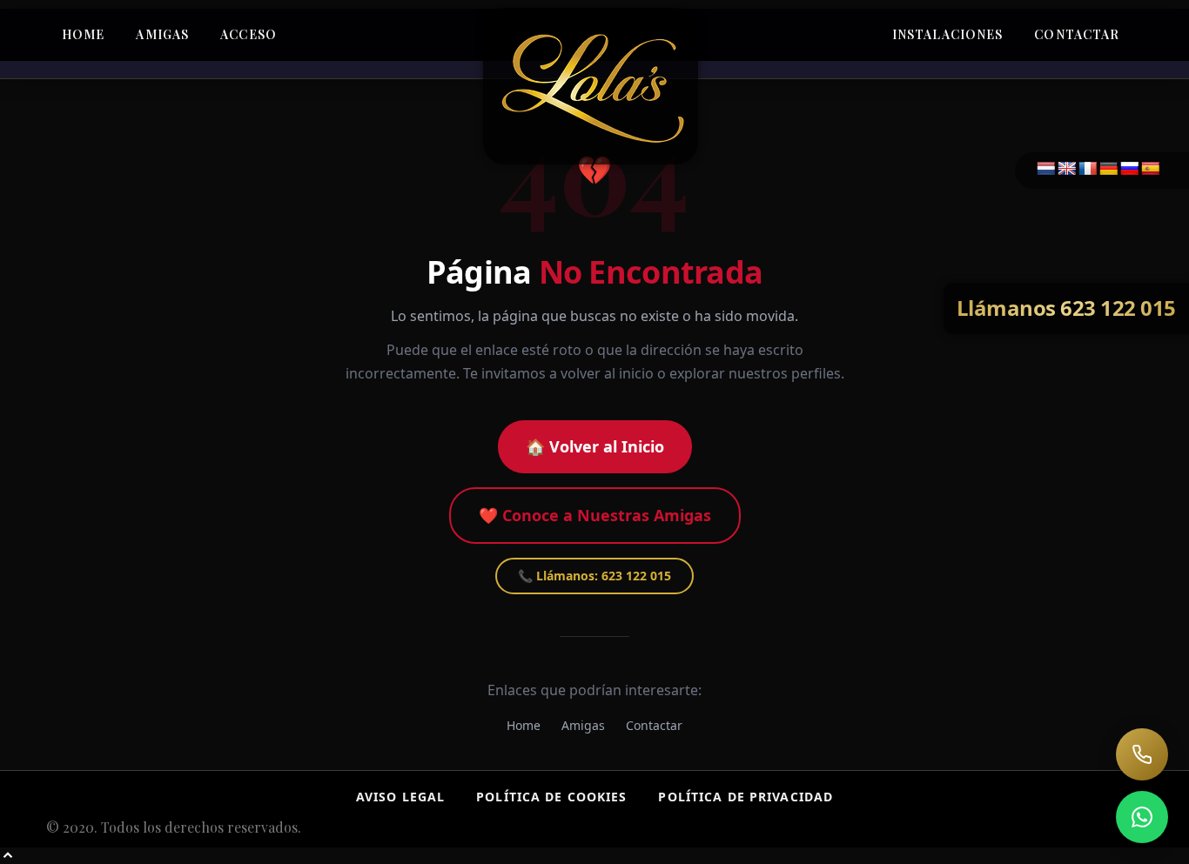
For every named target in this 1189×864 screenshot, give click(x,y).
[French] (1088, 169)
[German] (1108, 169)
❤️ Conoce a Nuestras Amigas (595, 515)
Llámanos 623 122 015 (1066, 307)
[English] (1067, 169)
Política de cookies (551, 796)
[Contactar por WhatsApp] (1142, 817)
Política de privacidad (745, 796)
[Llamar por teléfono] (1142, 754)
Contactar (1076, 34)
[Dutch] (1046, 169)
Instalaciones (948, 34)
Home (83, 34)
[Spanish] (1150, 169)
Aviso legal (400, 796)
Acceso (248, 34)
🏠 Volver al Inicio (595, 446)
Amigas (162, 34)
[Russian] (1129, 169)
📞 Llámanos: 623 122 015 (594, 575)
